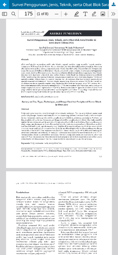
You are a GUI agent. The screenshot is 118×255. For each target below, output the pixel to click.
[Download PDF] (113, 4)
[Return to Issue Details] (4, 4)
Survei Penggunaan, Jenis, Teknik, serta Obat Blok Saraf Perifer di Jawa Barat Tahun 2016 (65, 4)
